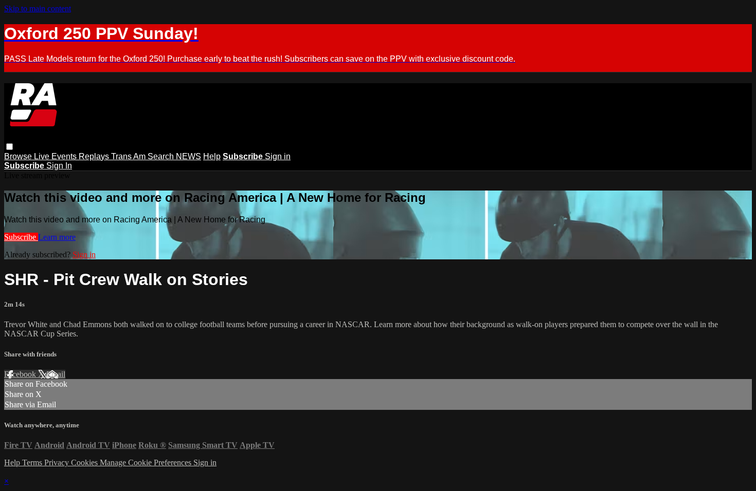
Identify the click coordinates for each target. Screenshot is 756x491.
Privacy (57, 462)
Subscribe (21, 237)
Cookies (85, 462)
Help (212, 156)
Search (162, 156)
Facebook (21, 374)
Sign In (59, 165)
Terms (33, 462)
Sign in (278, 156)
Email (55, 374)
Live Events (56, 156)
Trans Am (129, 156)
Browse (19, 156)
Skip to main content (37, 8)
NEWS (188, 156)
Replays (95, 156)
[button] (9, 146)
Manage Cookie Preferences (146, 462)
